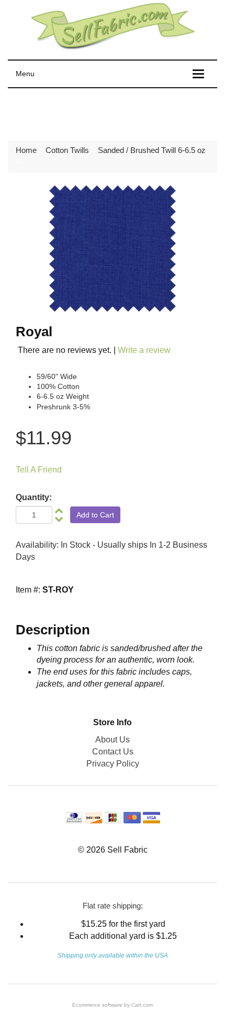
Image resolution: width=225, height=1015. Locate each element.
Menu (25, 73)
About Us (112, 739)
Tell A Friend (39, 469)
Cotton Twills (67, 150)
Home (26, 150)
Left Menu (37, 112)
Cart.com (142, 1005)
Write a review (144, 350)
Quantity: (34, 497)
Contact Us (112, 751)
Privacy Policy (112, 763)
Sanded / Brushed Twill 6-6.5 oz (152, 150)
